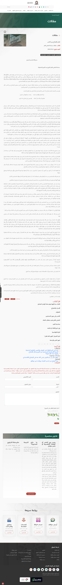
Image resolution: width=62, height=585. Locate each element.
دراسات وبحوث (42, 557)
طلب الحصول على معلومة (11, 555)
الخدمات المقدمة (55, 552)
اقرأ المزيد (53, 532)
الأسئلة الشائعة (28, 556)
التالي (7, 298)
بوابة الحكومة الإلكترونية (26, 558)
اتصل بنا (9, 10)
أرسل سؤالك (14, 550)
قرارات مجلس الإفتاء (55, 557)
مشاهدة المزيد (31, 493)
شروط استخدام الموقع (26, 561)
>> (39, 344)
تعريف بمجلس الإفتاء (54, 555)
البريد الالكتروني (27, 377)
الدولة (57, 384)
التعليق (57, 392)
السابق (13, 298)
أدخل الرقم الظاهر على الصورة (52, 408)
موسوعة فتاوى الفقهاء (40, 552)
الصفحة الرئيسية (55, 15)
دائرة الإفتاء (57, 550)
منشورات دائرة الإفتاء (40, 555)
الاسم (57, 377)
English (8, 6)
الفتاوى (43, 550)
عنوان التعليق (28, 384)
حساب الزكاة (42, 559)
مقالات (57, 559)
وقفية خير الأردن (13, 552)
